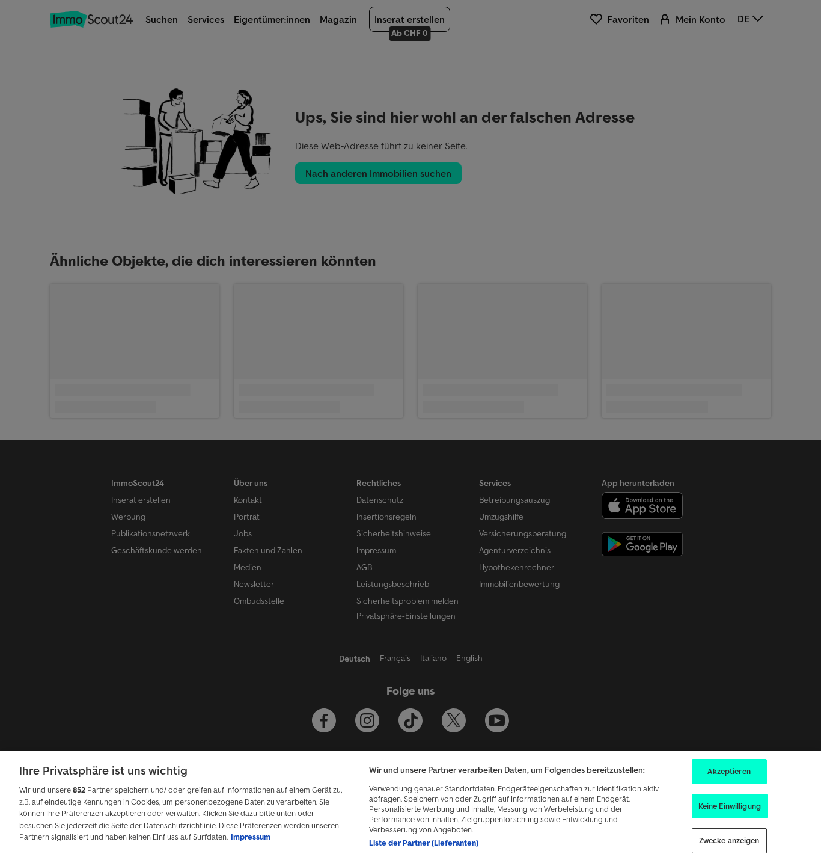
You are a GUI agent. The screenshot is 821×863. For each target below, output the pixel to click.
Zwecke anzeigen (729, 840)
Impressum (250, 837)
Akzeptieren (728, 771)
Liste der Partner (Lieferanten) (423, 843)
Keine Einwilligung (729, 806)
